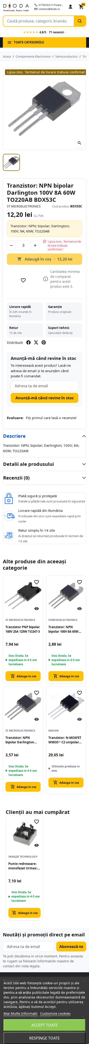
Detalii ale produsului (28, 464)
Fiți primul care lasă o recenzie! (51, 417)
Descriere (14, 436)
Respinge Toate (44, 1038)
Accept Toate (44, 1025)
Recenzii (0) (16, 478)
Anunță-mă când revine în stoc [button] (44, 397)
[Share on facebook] (28, 342)
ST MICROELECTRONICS (24, 206)
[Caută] (80, 21)
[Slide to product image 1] (11, 162)
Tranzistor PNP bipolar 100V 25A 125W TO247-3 (22, 629)
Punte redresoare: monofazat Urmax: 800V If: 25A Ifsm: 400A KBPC (22, 866)
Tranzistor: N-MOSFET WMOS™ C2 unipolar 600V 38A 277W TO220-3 (65, 740)
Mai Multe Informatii (20, 1013)
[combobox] (38, 21)
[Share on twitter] (36, 342)
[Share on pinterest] (43, 342)
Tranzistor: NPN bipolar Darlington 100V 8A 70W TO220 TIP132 (19, 740)
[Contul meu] (70, 7)
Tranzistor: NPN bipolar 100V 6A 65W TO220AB (63, 629)
